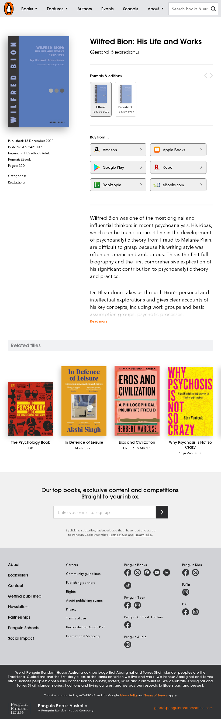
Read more (99, 321)
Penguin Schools (23, 627)
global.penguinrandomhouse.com (183, 707)
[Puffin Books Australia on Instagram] (185, 592)
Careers (72, 564)
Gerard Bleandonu (114, 52)
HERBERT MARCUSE (137, 447)
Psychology (16, 181)
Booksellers (18, 575)
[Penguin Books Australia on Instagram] (137, 572)
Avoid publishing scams (84, 600)
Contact (15, 585)
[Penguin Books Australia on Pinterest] (147, 572)
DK (30, 447)
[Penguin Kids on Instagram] (195, 572)
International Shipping (83, 635)
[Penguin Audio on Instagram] (127, 644)
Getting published (25, 596)
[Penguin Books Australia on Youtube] (156, 572)
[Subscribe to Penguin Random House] (162, 512)
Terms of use (76, 618)
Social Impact (21, 638)
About (13, 564)
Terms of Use (118, 534)
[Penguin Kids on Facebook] (185, 572)
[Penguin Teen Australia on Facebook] (127, 605)
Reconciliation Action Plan (85, 627)
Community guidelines (83, 573)
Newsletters (18, 606)
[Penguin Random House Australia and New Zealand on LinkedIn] (166, 572)
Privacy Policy (143, 534)
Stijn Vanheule (190, 452)
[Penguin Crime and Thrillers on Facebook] (127, 624)
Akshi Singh (84, 447)
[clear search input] (213, 9)
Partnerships (19, 617)
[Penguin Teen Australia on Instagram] (137, 605)
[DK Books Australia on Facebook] (185, 611)
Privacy (71, 609)
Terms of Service (156, 695)
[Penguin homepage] (9, 8)
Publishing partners (80, 582)
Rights (71, 591)
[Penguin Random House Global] (23, 707)
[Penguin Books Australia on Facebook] (127, 572)
